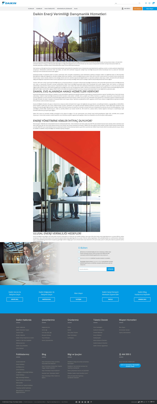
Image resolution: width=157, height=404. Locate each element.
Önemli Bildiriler (97, 332)
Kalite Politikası (20, 375)
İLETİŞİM (78, 299)
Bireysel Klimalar (46, 335)
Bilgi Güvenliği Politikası (22, 377)
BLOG (75, 8)
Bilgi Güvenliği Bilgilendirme (53, 402)
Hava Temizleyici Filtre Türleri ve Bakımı (51, 376)
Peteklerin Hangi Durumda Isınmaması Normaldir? (78, 362)
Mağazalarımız (46, 327)
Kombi (69, 330)
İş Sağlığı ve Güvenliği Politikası (24, 372)
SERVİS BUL (14, 299)
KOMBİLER (39, 8)
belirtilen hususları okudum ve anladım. (95, 258)
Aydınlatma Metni (97, 261)
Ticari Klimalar (46, 338)
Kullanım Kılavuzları (98, 330)
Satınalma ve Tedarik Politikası (24, 385)
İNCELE (110, 299)
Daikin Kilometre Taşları (22, 330)
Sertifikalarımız (20, 367)
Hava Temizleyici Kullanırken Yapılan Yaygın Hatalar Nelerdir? (52, 367)
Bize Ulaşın (149, 9)
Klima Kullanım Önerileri (100, 340)
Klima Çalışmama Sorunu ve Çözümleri (78, 370)
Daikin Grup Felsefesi (22, 345)
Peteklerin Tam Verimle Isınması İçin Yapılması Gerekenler (77, 367)
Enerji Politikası (20, 364)
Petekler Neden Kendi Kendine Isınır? (78, 373)
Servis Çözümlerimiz (47, 340)
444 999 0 (127, 8)
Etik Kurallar (19, 383)
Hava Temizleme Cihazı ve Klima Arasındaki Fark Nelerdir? (51, 362)
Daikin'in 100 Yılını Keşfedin (23, 340)
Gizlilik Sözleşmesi (28, 402)
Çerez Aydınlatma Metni (39, 402)
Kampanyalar (97, 338)
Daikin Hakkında (20, 327)
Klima (69, 327)
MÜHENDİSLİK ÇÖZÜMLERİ (64, 8)
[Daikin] (9, 3)
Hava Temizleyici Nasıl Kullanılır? (51, 370)
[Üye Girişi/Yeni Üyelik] (146, 3)
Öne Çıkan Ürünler (73, 332)
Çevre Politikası (20, 369)
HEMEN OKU (142, 299)
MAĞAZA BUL (46, 299)
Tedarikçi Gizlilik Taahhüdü (23, 388)
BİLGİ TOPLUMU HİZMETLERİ (127, 362)
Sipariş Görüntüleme (125, 332)
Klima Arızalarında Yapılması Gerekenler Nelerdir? (75, 376)
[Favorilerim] (149, 3)
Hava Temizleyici (72, 335)
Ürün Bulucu (137, 9)
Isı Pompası (71, 338)
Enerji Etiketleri (97, 335)
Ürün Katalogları (97, 327)
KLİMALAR (31, 8)
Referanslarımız (20, 343)
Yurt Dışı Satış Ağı (47, 332)
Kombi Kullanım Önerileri (100, 343)
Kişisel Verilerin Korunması (23, 380)
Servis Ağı (44, 330)
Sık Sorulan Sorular (124, 330)
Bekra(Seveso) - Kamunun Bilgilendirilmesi (23, 391)
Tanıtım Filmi (19, 332)
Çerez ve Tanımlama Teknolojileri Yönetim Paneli (130, 365)
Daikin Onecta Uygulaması (100, 345)
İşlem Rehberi (65, 402)
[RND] (152, 402)
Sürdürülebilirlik (20, 362)
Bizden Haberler (20, 335)
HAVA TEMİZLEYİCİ (50, 8)
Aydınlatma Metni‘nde (85, 258)
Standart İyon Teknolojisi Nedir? (50, 373)
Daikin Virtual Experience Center (25, 338)
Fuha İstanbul (20, 348)
